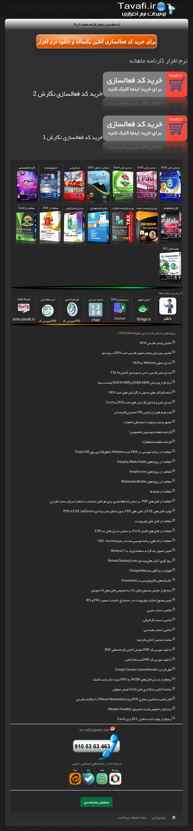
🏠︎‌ (174, 817)
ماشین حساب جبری (159, 610)
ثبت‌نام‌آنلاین (47, 310)
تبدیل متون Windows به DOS (152, 362)
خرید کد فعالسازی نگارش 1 (73, 137)
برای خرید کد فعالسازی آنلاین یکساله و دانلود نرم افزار (96, 42)
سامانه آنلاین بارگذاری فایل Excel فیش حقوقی (142, 689)
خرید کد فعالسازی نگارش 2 (68, 93)
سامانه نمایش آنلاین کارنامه (154, 639)
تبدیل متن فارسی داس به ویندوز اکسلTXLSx (141, 372)
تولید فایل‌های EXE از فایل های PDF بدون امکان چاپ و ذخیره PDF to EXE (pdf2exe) (117, 511)
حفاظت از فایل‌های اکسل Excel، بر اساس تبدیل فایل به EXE (133, 531)
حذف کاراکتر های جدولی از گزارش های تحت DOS (140, 392)
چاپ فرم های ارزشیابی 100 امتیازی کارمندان (143, 412)
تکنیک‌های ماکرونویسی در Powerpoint (147, 580)
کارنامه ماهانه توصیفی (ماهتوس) (150, 432)
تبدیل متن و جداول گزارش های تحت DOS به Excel (139, 402)
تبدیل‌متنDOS (120, 308)
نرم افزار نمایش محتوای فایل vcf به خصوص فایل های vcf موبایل (131, 590)
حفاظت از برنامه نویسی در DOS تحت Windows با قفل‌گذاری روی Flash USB (123, 451)
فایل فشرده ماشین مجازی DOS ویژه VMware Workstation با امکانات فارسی (124, 699)
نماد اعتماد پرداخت (132, 817)
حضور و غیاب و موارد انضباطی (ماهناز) (147, 422)
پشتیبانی (158, 817)
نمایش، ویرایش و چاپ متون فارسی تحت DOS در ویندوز (136, 352)
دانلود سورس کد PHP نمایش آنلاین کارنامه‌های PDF (138, 649)
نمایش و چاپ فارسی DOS (156, 343)
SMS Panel (24, 309)
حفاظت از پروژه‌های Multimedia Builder (146, 481)
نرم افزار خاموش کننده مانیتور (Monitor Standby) (140, 709)
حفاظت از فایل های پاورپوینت (153, 521)
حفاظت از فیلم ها (161, 491)
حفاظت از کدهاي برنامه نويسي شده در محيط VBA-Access (134, 540)
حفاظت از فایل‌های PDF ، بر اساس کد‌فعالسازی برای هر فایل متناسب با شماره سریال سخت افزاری (111, 501)
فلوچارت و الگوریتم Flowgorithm (150, 570)
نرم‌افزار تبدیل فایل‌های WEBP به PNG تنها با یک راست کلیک (132, 679)
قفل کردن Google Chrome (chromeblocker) (143, 669)
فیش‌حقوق (144, 309)
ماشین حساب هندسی (158, 629)
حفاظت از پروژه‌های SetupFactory (150, 471)
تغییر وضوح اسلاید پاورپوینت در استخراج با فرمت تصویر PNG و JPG (129, 600)
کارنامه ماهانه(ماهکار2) (157, 441)
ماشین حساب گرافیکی (157, 620)
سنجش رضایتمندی (96, 802)
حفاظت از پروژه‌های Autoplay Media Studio (144, 461)
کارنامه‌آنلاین (71, 310)
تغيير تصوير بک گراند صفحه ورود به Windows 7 (141, 550)
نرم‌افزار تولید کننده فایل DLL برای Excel (144, 719)
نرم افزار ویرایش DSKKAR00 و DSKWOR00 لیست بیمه (135, 382)
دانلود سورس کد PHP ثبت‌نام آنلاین (148, 659)
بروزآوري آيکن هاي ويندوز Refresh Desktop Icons (140, 560)
